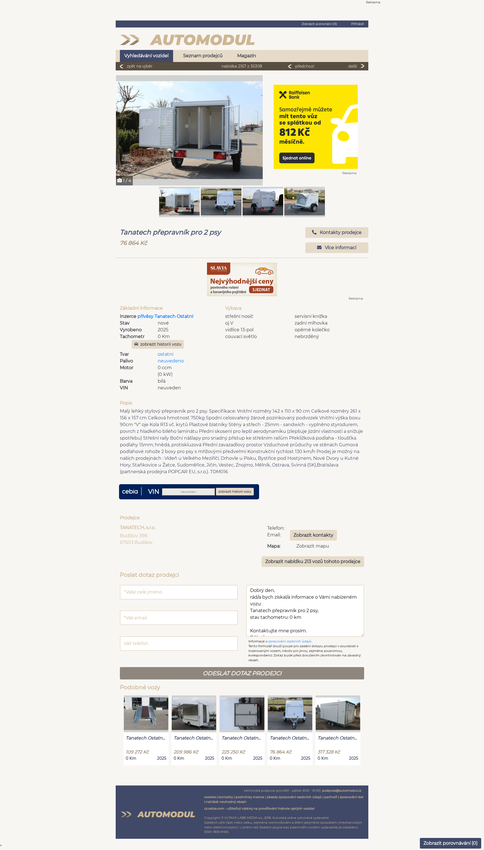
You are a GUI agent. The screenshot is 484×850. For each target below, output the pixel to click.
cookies (210, 797)
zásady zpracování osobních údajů (294, 797)
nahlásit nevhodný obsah (226, 802)
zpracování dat (352, 797)
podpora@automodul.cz (341, 790)
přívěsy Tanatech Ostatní (165, 316)
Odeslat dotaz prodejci (242, 673)
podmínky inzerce (250, 797)
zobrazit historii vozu (160, 344)
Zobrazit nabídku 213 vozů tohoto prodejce (312, 561)
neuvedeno (171, 361)
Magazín (246, 55)
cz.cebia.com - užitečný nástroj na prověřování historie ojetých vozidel (259, 808)
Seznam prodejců (203, 55)
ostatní (165, 354)
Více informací (340, 247)
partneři (330, 797)
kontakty (225, 797)
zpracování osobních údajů (289, 641)
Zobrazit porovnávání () (451, 843)
